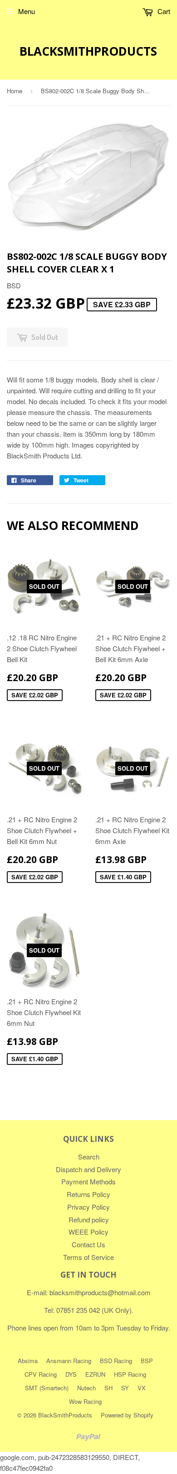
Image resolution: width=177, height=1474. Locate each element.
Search (88, 1156)
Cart (163, 11)
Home (14, 90)
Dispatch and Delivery (88, 1169)
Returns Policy (88, 1194)
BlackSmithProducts (88, 51)
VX (142, 1387)
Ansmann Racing (68, 1360)
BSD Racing (116, 1360)
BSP (147, 1360)
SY (125, 1387)
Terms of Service (88, 1257)
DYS (71, 1374)
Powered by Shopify (127, 1415)
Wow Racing (85, 1401)
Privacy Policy (88, 1207)
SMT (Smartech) (47, 1387)
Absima (28, 1360)
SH (108, 1387)
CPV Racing (41, 1374)
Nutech (86, 1387)
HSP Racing (130, 1374)
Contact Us (88, 1244)
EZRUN (95, 1374)
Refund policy (89, 1219)
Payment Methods (88, 1181)
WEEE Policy (88, 1231)
